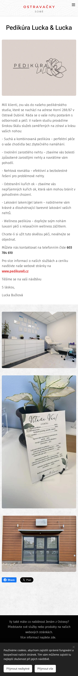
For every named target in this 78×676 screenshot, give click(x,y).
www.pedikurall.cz (15, 271)
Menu (73, 4)
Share (11, 579)
